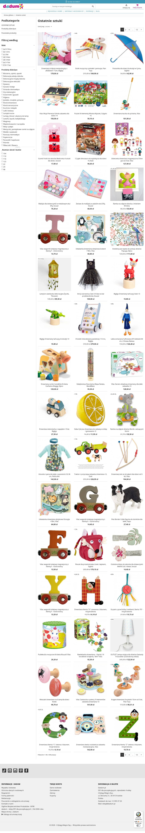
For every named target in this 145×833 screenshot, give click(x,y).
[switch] (138, 825)
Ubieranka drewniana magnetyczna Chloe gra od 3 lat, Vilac (127, 159)
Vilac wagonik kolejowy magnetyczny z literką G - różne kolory (90, 520)
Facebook (26, 771)
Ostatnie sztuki (7, 25)
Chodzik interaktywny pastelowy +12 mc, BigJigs (90, 340)
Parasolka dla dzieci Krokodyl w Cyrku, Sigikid (127, 69)
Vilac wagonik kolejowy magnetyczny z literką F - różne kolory (54, 565)
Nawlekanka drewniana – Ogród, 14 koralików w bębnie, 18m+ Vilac (90, 655)
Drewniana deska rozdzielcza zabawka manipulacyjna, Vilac (90, 746)
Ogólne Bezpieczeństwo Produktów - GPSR (17, 806)
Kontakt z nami (7, 804)
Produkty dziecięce (8, 28)
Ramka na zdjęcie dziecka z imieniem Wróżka (127, 205)
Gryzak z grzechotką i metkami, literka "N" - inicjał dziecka (127, 610)
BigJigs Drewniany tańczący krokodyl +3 (54, 339)
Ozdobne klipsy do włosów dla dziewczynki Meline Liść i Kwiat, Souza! (127, 565)
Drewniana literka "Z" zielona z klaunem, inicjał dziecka (127, 746)
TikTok (4, 771)
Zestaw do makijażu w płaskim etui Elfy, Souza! (90, 205)
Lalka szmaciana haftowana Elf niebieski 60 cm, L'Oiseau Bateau (127, 340)
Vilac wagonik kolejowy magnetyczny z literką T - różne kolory (54, 250)
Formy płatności (7, 795)
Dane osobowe (55, 788)
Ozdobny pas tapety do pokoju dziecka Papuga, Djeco (126, 250)
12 (137, 29)
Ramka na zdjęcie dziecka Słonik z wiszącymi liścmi (126, 430)
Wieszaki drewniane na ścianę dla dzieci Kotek (54, 700)
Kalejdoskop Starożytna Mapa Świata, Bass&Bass (91, 385)
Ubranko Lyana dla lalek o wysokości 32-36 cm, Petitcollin (54, 475)
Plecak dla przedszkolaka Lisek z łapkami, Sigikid (90, 565)
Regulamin (5, 793)
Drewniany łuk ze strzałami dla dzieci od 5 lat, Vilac (126, 475)
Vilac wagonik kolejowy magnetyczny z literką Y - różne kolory (54, 610)
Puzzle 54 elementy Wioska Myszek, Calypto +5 (90, 114)
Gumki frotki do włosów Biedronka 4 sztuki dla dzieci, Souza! (54, 159)
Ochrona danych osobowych (12, 790)
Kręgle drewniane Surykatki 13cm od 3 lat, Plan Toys (127, 700)
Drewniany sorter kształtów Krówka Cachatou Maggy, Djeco (54, 385)
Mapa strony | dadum (10, 812)
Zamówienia (54, 790)
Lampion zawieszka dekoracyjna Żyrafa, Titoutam (54, 295)
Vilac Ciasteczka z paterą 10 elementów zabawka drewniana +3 (90, 700)
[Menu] (142, 812)
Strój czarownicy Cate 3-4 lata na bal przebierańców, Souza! (90, 295)
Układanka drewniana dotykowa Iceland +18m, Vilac (91, 250)
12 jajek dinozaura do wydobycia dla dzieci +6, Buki (90, 159)
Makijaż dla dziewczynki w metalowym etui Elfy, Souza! (54, 205)
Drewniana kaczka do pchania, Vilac (127, 113)
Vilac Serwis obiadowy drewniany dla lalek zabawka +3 (127, 385)
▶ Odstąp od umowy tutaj (11, 814)
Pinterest (21, 771)
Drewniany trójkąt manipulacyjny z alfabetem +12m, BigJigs (54, 69)
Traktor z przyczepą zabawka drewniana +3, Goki (90, 475)
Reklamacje (6, 798)
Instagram (15, 771)
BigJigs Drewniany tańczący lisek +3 (127, 294)
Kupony (53, 795)
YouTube (10, 771)
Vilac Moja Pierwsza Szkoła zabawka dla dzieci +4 (54, 114)
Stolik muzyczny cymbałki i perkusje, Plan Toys (90, 69)
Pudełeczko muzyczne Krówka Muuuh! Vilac (54, 654)
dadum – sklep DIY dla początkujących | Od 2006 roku (22, 809)
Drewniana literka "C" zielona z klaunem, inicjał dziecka (54, 746)
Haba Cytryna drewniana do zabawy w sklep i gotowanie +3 (90, 430)
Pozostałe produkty (8, 33)
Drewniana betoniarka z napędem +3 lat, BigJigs (54, 430)
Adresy (52, 793)
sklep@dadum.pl (108, 804)
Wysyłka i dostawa (8, 788)
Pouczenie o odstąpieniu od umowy (15, 801)
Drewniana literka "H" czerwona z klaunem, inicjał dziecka (90, 610)
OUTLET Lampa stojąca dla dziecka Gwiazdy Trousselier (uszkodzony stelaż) (127, 655)
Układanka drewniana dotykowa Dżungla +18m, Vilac (54, 520)
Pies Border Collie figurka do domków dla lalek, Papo (126, 520)
